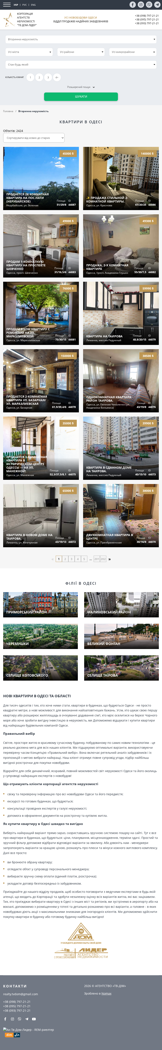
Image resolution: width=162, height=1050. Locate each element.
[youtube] (34, 1019)
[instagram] (141, 4)
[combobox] (29, 52)
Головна (8, 111)
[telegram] (157, 4)
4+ (56, 77)
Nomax (106, 993)
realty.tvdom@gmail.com (20, 994)
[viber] (149, 4)
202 (103, 559)
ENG (33, 4)
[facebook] (133, 4)
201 (96, 559)
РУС (24, 4)
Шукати (81, 96)
